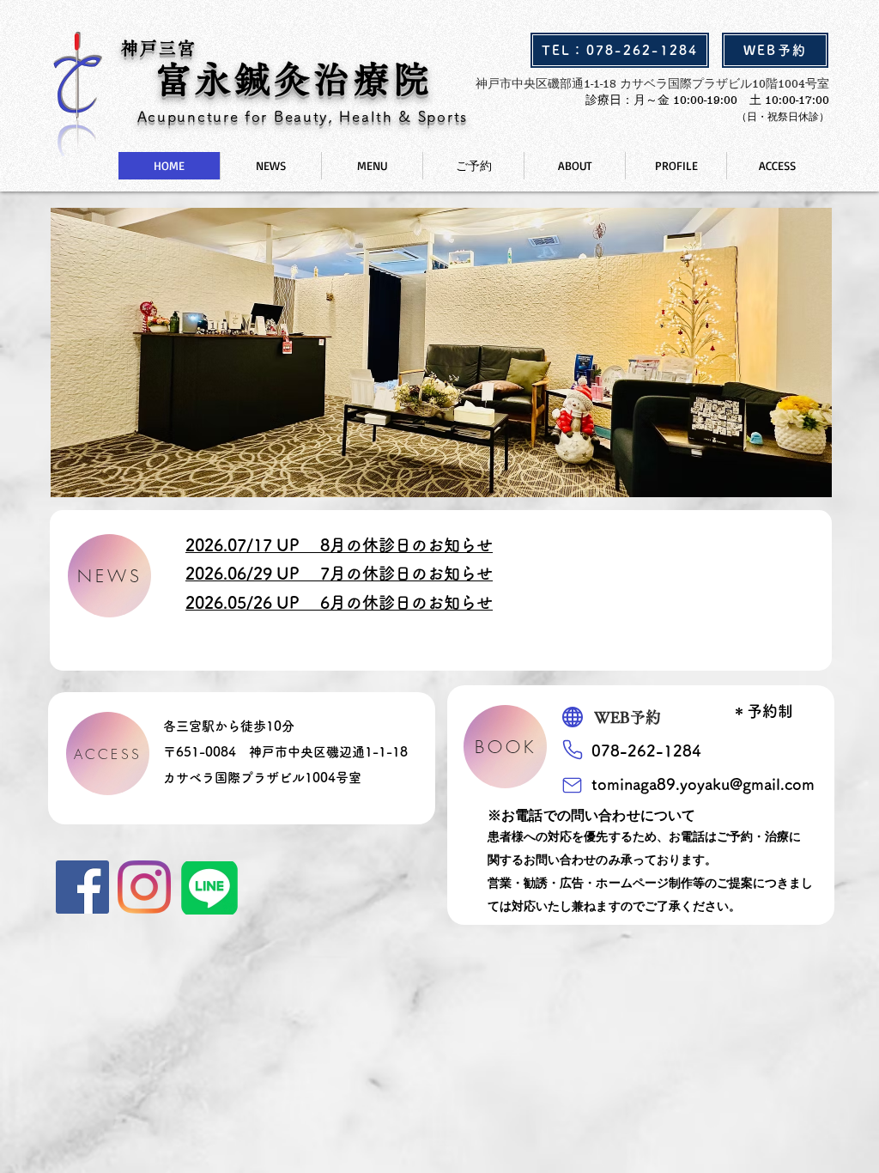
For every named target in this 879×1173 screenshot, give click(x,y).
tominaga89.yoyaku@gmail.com (703, 784)
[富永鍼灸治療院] (82, 887)
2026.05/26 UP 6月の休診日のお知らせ (339, 602)
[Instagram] (144, 887)
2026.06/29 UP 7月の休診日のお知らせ (339, 573)
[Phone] (572, 749)
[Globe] (572, 717)
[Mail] (572, 784)
